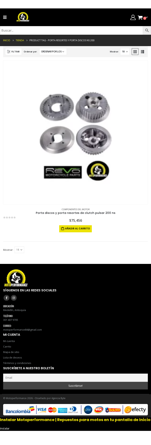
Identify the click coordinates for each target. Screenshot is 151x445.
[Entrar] (133, 17)
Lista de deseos (12, 357)
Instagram (14, 298)
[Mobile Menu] (6, 17)
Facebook (6, 298)
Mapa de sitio (11, 352)
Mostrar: (114, 51)
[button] (13, 51)
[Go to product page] (75, 132)
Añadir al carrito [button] (77, 228)
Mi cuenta (9, 341)
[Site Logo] (23, 17)
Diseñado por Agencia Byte (50, 398)
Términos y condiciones (17, 363)
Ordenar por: (30, 51)
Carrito (7, 346)
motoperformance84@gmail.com (22, 329)
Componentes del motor (76, 209)
